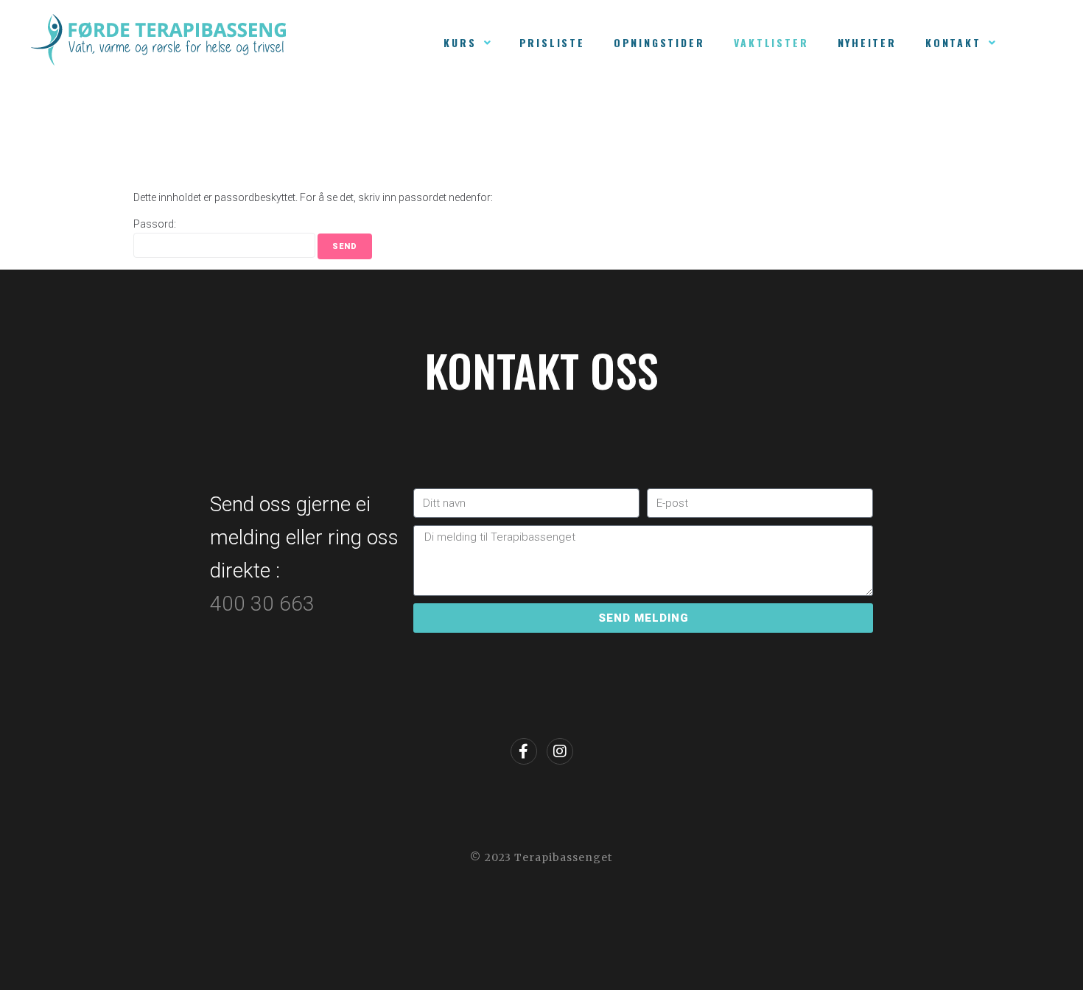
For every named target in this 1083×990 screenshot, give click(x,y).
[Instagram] (560, 751)
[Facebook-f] (524, 751)
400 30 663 (265, 603)
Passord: (154, 224)
